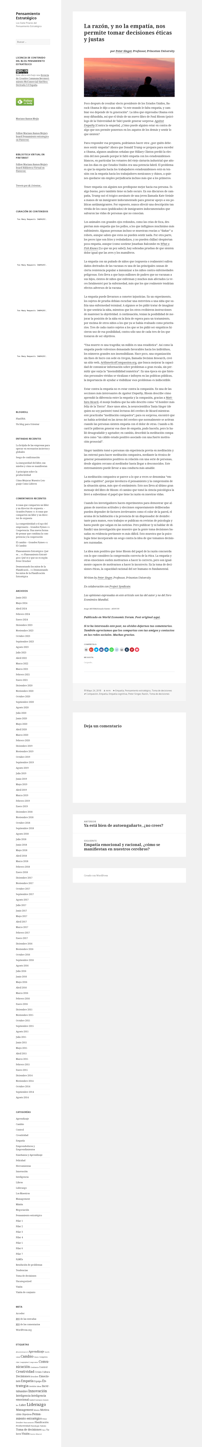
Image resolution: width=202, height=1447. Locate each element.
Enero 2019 (22, 806)
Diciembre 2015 (24, 1009)
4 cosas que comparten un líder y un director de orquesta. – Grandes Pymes (32, 508)
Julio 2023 (21, 652)
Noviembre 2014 (24, 1080)
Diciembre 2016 (24, 943)
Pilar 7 (19, 1253)
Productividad (23, 1425)
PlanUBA (20, 418)
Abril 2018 (21, 855)
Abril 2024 (21, 608)
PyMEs (19, 1259)
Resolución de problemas (29, 1264)
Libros (19, 1182)
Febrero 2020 (23, 740)
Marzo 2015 (22, 1058)
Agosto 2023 (22, 647)
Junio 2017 (21, 910)
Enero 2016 (22, 1004)
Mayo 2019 (21, 784)
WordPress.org (24, 1329)
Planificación (42, 1422)
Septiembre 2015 (25, 1026)
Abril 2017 (21, 921)
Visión (19, 1286)
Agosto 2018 (22, 833)
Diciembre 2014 (24, 1075)
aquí (156, 617)
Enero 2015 (22, 1069)
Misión (19, 1204)
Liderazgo (21, 1187)
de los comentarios (28, 1324)
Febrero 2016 (23, 998)
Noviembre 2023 (24, 630)
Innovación (22, 1171)
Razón (145, 693)
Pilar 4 (19, 1237)
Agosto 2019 (22, 767)
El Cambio (21, 545)
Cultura (46, 1371)
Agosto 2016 (22, 965)
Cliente (36, 1357)
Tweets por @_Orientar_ (28, 185)
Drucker (34, 1376)
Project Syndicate (119, 586)
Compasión (92, 693)
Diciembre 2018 (24, 811)
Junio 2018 (21, 844)
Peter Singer (123, 51)
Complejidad (24, 1362)
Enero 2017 (22, 938)
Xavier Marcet (36, 1434)
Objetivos (27, 1414)
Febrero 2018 (23, 866)
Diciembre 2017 (24, 877)
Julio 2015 (21, 1036)
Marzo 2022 (22, 663)
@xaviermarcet (22, 1352)
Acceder (20, 1313)
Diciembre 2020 (24, 685)
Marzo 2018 (22, 861)
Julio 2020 (21, 712)
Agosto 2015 (22, 1031)
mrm (108, 690)
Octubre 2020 (23, 696)
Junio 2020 (21, 718)
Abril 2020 (21, 729)
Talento (43, 1426)
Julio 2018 (21, 839)
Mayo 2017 (21, 916)
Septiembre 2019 (25, 762)
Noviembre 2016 (24, 949)
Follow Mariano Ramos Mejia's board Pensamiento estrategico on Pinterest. (32, 136)
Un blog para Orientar (27, 424)
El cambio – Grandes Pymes (30, 542)
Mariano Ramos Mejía (27, 118)
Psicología (35, 1426)
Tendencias (22, 1270)
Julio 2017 (21, 905)
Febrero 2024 (23, 614)
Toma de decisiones (26, 1275)
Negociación (22, 1209)
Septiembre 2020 (25, 701)
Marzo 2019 (22, 795)
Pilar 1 (19, 1220)
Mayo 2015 (21, 1047)
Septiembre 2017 (25, 894)
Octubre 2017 (23, 888)
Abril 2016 (21, 987)
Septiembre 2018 (25, 828)
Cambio (20, 1124)
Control (20, 1129)
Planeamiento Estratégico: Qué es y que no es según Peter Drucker (32, 558)
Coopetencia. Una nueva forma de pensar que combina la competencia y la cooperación (32, 533)
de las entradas (26, 1318)
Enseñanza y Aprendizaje (29, 1154)
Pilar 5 (19, 1242)
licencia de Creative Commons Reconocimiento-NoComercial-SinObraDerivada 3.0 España (33, 80)
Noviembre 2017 (24, 883)
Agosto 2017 (22, 899)
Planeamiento (28, 1422)
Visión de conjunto (25, 1292)
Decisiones (23, 1376)
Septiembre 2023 (25, 641)
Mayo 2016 (21, 982)
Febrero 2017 (23, 932)
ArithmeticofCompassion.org (118, 362)
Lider (22, 1405)
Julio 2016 (21, 971)
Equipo (38, 1381)
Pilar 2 (19, 1226)
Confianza (35, 1367)
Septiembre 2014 (25, 1091)
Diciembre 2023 (24, 625)
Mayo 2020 (21, 723)
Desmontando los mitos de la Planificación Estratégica (32, 573)
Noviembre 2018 (24, 817)
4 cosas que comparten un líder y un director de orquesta (32, 515)
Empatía (20, 1140)
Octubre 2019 (23, 756)
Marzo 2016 (22, 993)
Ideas (39, 1386)
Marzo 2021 (22, 668)
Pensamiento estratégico (29, 1215)
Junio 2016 (21, 976)
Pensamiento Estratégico (28, 15)
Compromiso (33, 1362)
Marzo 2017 (22, 927)
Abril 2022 (21, 658)
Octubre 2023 (23, 636)
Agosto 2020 (22, 707)
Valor (44, 1430)
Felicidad (20, 1160)
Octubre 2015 (23, 1020)
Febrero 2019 (23, 800)
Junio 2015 (21, 1042)
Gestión (32, 1386)
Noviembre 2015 (24, 1015)
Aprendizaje (22, 1118)
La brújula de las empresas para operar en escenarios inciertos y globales (33, 448)
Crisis (38, 1371)
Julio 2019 (21, 773)
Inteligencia (22, 1176)
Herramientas (23, 1165)
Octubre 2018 (23, 822)
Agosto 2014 (22, 1097)
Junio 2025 (21, 597)
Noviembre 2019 (24, 751)
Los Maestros (23, 1193)
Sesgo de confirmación (28, 457)
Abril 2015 (21, 1053)
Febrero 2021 (23, 674)
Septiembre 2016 (25, 960)
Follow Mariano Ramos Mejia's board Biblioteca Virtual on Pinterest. (32, 167)
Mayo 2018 (21, 850)
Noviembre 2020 (24, 690)
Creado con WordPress (96, 875)
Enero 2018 (22, 872)
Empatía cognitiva (118, 693)
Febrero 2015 (23, 1064)
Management (23, 1198)
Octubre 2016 (23, 954)
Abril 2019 (21, 789)
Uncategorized (23, 1281)
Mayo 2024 (21, 603)
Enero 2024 (22, 619)
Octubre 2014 (23, 1086)
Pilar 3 (19, 1231)
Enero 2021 (22, 679)
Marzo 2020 (22, 734)
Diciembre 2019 (24, 745)
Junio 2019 (21, 778)
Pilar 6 (19, 1248)
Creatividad (22, 1135)
